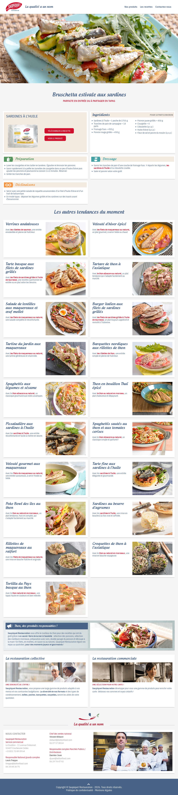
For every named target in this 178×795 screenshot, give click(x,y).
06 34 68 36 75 (13, 766)
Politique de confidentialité (79, 790)
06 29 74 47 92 (57, 761)
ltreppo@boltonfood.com (17, 763)
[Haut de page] (89, 783)
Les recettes (146, 6)
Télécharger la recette (59, 130)
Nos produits (130, 6)
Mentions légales (103, 790)
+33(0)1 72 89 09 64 (15, 751)
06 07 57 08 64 (57, 742)
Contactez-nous (163, 6)
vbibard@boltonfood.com (61, 739)
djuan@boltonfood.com (60, 758)
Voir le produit (55, 138)
